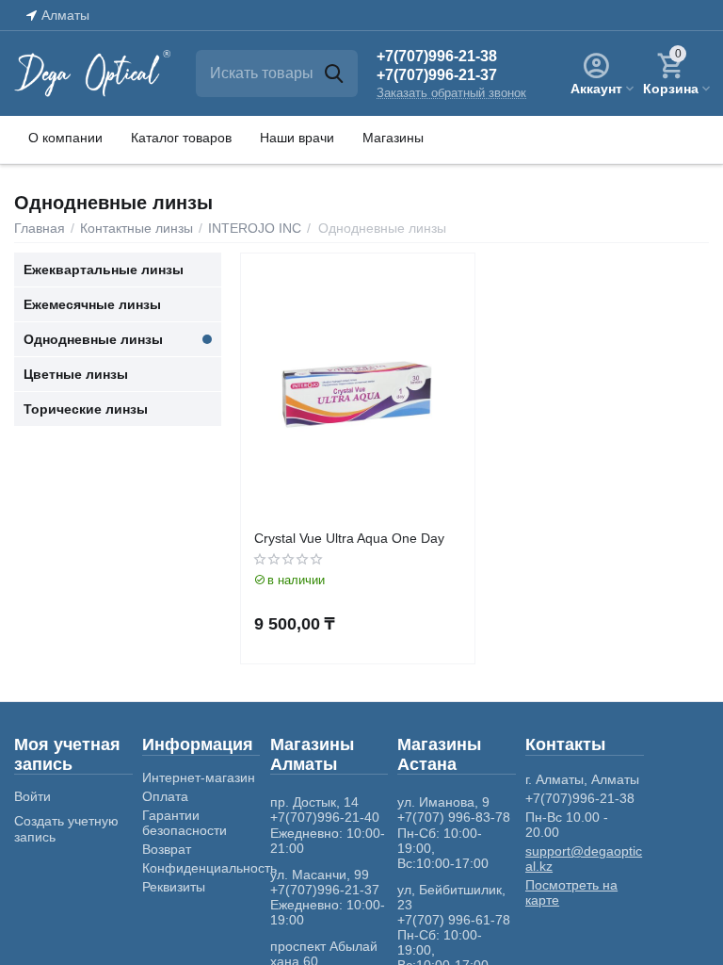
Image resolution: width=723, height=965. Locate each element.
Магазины (393, 137)
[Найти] (334, 73)
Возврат (166, 849)
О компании (65, 137)
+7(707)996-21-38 (437, 56)
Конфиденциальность (209, 867)
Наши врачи (297, 137)
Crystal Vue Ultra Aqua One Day (349, 538)
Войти (32, 796)
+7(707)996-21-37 (437, 75)
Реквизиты (173, 886)
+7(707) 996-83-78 (453, 817)
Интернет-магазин (198, 777)
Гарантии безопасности (184, 823)
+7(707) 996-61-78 (453, 919)
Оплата (165, 796)
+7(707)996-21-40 (324, 817)
